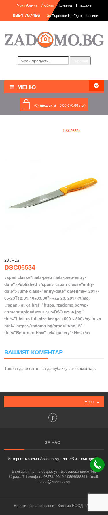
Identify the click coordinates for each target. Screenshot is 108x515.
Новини (92, 15)
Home (32, 130)
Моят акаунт (27, 5)
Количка (65, 5)
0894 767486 (26, 15)
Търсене (80, 61)
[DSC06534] (54, 195)
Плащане (84, 5)
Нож (50, 130)
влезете (32, 368)
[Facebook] (52, 417)
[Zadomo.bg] (54, 40)
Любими (48, 5)
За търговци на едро (64, 15)
